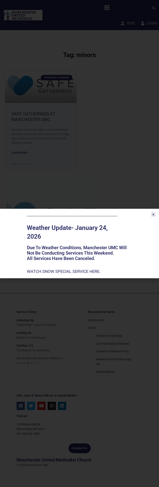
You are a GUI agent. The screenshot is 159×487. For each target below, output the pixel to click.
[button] (153, 214)
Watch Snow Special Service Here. (64, 271)
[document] (79, 243)
